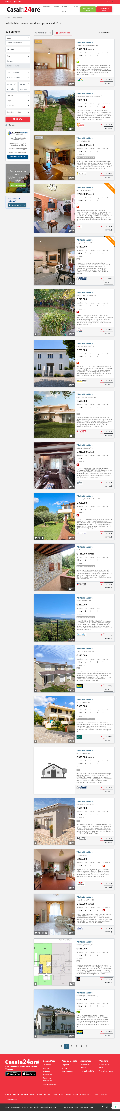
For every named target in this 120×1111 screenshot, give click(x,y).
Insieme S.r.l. (53, 1107)
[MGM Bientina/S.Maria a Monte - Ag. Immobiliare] (80, 686)
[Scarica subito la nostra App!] (13, 1073)
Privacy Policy (78, 1107)
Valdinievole (12, 1099)
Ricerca (46, 7)
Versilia (104, 1095)
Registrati (65, 1065)
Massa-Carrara (85, 1095)
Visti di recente (67, 1072)
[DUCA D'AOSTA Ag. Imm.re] (81, 173)
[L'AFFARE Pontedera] (81, 431)
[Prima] (61, 1046)
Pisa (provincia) (17, 18)
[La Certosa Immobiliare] (79, 482)
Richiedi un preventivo (18, 157)
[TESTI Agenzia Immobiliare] (79, 226)
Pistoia (68, 1095)
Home (8, 18)
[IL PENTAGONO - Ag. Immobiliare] (80, 125)
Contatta (108, 80)
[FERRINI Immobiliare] (81, 278)
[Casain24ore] (23, 9)
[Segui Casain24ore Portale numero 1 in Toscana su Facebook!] (102, 1107)
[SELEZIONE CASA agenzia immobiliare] (81, 381)
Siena (61, 1095)
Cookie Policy (88, 1107)
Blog (76, 7)
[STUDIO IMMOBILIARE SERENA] (80, 928)
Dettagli (108, 83)
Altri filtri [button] (11, 125)
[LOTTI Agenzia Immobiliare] (81, 838)
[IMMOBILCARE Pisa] (81, 533)
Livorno (39, 1095)
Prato (75, 1095)
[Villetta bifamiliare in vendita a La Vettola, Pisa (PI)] (54, 770)
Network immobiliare (47, 1073)
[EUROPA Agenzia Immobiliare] (81, 584)
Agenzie (55, 7)
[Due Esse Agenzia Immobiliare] (79, 737)
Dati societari (68, 1107)
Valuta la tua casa (88, 9)
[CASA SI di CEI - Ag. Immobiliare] (80, 80)
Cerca (19, 119)
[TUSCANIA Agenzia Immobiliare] (81, 635)
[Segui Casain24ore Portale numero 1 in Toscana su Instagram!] (107, 1107)
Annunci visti (65, 9)
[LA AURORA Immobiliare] (78, 979)
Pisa (32, 1095)
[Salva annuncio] (102, 80)
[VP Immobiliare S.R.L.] (81, 883)
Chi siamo (47, 1065)
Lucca (54, 1095)
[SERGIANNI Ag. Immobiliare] (79, 330)
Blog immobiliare (49, 1084)
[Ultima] (86, 1046)
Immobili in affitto (87, 1071)
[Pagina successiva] (81, 1046)
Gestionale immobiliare (47, 1079)
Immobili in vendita (85, 1066)
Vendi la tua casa (106, 1071)
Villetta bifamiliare (85, 42)
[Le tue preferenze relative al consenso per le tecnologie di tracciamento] (116, 1107)
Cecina (96, 1095)
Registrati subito (18, 205)
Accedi (64, 1068)
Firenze (47, 1095)
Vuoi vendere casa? (104, 9)
